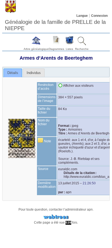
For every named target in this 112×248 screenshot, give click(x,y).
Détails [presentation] (12, 73)
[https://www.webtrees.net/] (56, 217)
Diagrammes (56, 48)
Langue (82, 16)
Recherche (82, 48)
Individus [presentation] (34, 73)
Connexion (99, 16)
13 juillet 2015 (68, 183)
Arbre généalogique (36, 48)
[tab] (13, 73)
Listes (69, 48)
